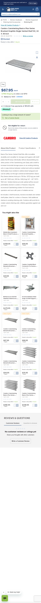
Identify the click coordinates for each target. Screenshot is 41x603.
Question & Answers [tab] (30, 423)
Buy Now (36, 101)
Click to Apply (33, 3)
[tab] (3, 84)
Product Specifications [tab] (27, 148)
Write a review (28, 36)
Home (5, 20)
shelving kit (28, 22)
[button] (33, 9)
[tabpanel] (20, 180)
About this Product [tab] (8, 148)
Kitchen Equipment (32, 20)
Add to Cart (19, 101)
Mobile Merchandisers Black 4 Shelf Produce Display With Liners (10, 234)
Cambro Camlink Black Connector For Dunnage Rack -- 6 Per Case (29, 266)
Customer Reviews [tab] (12, 423)
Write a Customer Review (20, 441)
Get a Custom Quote (12, 118)
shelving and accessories (11, 22)
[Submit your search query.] (38, 14)
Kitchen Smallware (16, 20)
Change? (19, 96)
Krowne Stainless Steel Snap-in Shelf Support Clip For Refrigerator (29, 298)
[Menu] (2, 9)
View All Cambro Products (10, 25)
